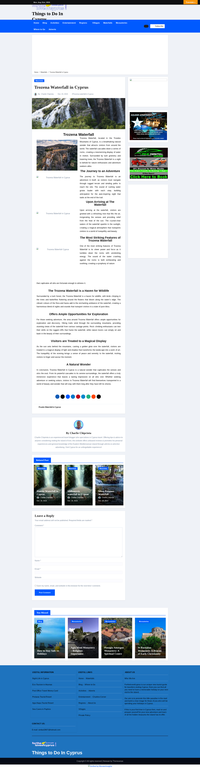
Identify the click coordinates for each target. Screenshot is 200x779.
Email (38, 569)
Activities (54, 23)
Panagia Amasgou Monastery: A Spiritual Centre (114, 650)
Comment (39, 525)
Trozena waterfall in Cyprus (83, 94)
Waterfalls (107, 23)
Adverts (52, 29)
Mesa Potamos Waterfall (106, 493)
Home (36, 23)
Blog (45, 23)
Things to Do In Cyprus (57, 752)
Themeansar (118, 761)
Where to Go (39, 29)
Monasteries (121, 23)
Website (38, 577)
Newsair (106, 761)
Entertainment (69, 23)
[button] (167, 26)
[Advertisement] (100, 53)
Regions (83, 23)
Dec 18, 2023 (42, 501)
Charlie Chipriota (47, 94)
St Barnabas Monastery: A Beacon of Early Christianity (149, 650)
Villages (96, 23)
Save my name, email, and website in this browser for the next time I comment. (68, 586)
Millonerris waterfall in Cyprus (78, 493)
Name (38, 561)
